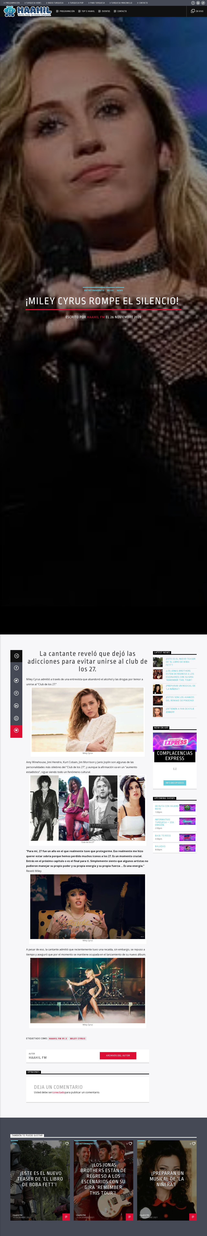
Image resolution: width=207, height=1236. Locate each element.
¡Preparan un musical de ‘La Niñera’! (180, 745)
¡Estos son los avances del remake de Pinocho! (180, 756)
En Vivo (199, 11)
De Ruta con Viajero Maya (167, 865)
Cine (14, 1200)
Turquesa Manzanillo (121, 3)
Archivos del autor (118, 1112)
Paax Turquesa (97, 3)
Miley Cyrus (77, 1095)
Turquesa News (33, 3)
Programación (12, 3)
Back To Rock (163, 893)
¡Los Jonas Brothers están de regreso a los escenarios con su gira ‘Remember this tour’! (180, 733)
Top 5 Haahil (88, 11)
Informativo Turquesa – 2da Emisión (164, 879)
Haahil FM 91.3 (58, 1095)
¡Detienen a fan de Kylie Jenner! (180, 768)
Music (110, 316)
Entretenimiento (94, 316)
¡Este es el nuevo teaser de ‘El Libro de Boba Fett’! (181, 719)
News (120, 316)
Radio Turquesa (55, 3)
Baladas (160, 903)
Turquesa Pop (77, 3)
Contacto (143, 3)
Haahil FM (96, 343)
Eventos (106, 11)
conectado (58, 1149)
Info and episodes (175, 840)
